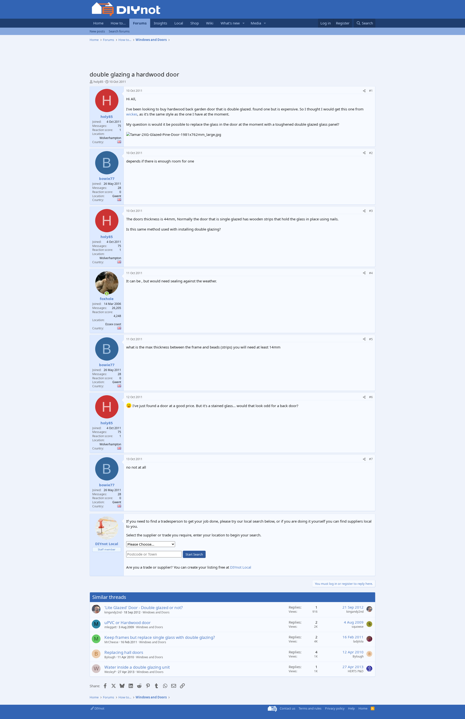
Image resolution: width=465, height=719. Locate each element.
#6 (371, 397)
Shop (194, 23)
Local (178, 23)
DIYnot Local (240, 567)
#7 (371, 459)
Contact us (287, 708)
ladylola (358, 641)
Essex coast (113, 324)
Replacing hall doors (123, 652)
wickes (131, 114)
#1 (371, 91)
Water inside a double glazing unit (137, 667)
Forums (140, 23)
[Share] (364, 91)
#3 (371, 211)
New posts (97, 31)
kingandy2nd (113, 612)
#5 (371, 339)
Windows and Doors (156, 612)
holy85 (98, 81)
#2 (371, 153)
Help (351, 708)
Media (256, 23)
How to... (118, 23)
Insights (160, 23)
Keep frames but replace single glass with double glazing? (159, 637)
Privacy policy (335, 708)
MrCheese (111, 642)
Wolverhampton (110, 138)
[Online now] (106, 293)
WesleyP (110, 672)
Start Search (194, 554)
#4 (371, 273)
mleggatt (110, 627)
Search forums (119, 31)
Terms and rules (310, 708)
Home (98, 23)
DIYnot (99, 708)
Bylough (109, 657)
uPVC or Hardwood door (127, 622)
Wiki (209, 23)
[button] (243, 23)
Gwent (116, 196)
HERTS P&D (356, 671)
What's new (230, 23)
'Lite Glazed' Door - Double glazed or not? (143, 607)
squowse (358, 627)
